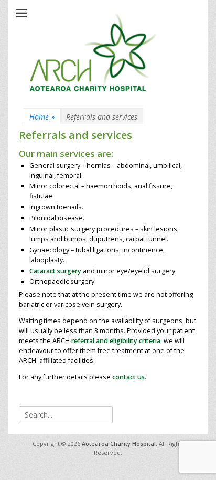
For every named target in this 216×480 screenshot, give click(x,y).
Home (42, 117)
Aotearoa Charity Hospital (119, 443)
